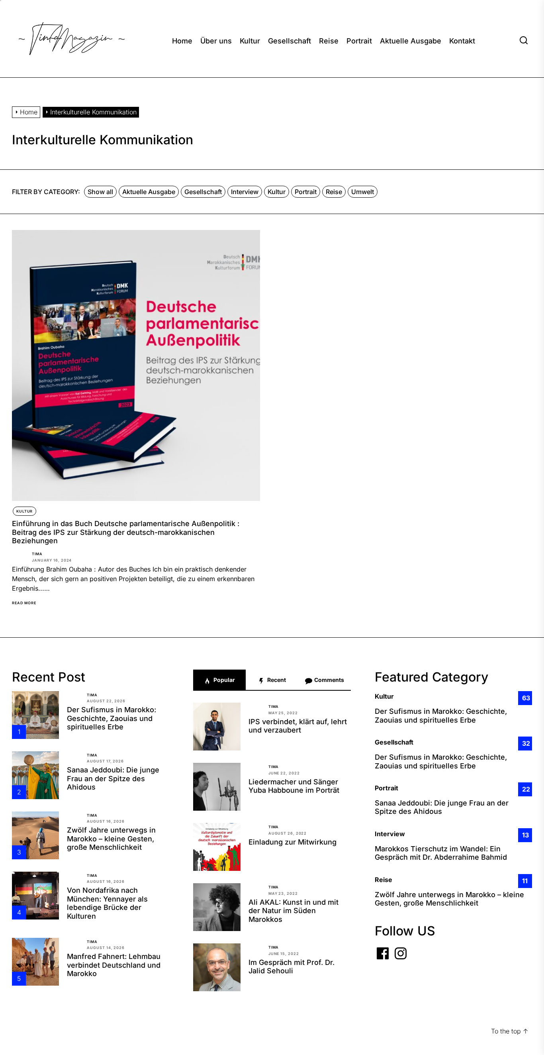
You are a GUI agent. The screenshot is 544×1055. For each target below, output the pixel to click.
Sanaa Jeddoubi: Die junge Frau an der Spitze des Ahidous (113, 778)
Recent (276, 679)
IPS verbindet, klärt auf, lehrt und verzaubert (298, 726)
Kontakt (462, 41)
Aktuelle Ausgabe (410, 41)
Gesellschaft (289, 41)
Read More (24, 603)
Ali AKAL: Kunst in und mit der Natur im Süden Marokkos (294, 910)
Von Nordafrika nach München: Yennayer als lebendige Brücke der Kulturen (107, 903)
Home (182, 41)
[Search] (523, 41)
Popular (223, 679)
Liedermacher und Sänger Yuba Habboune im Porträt (294, 786)
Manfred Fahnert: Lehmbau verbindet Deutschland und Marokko (113, 965)
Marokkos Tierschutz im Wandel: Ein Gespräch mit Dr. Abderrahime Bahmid (441, 853)
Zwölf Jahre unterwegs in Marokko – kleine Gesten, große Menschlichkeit (111, 838)
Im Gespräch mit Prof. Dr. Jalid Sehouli (292, 966)
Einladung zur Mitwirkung (293, 842)
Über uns (216, 41)
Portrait (359, 41)
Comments (328, 679)
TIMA (37, 554)
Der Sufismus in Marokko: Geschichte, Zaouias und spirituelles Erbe (111, 718)
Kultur (250, 41)
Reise (329, 41)
